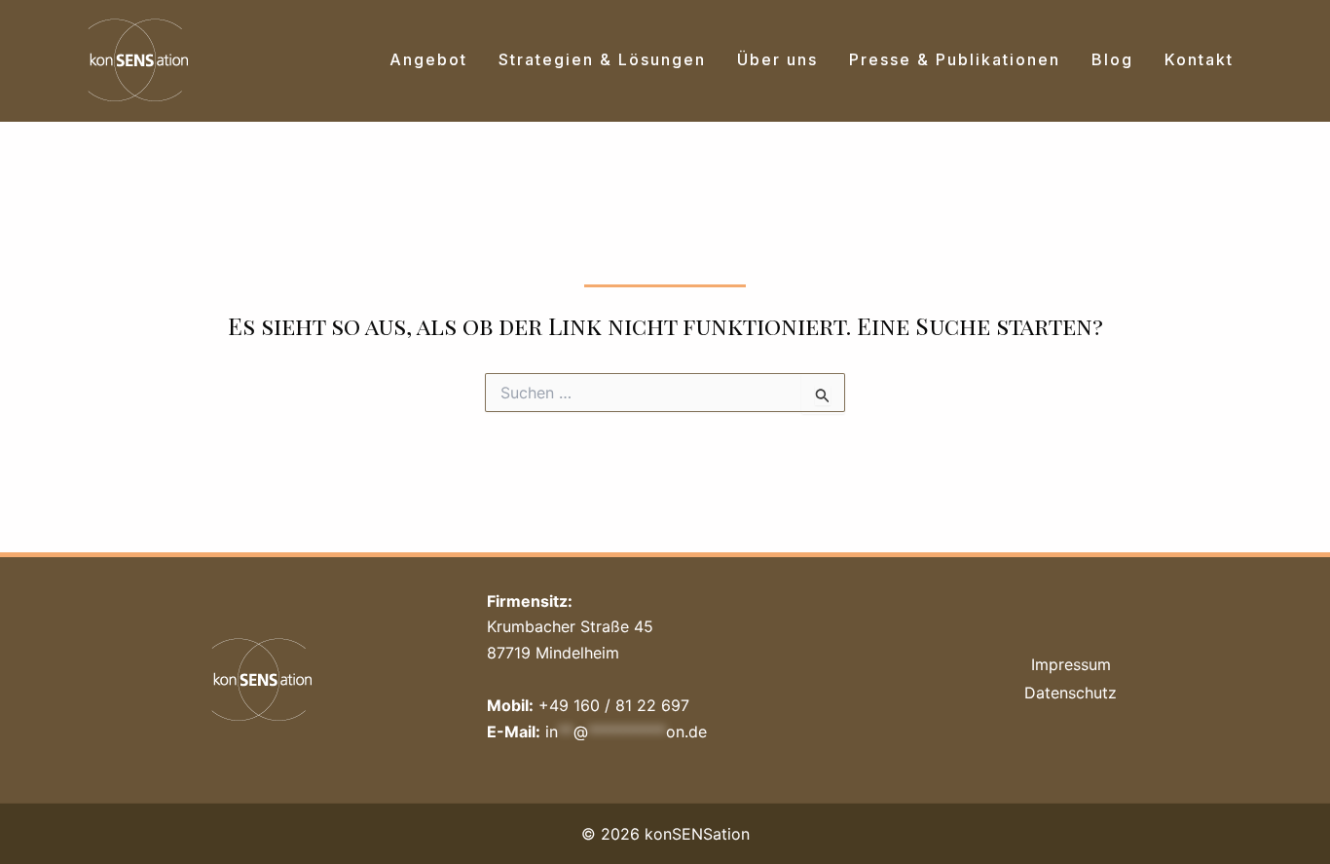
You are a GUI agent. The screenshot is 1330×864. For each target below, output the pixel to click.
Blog (1112, 59)
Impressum (1071, 664)
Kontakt (1199, 59)
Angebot (428, 59)
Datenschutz (1070, 692)
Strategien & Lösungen (602, 59)
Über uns (777, 59)
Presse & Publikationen (954, 59)
